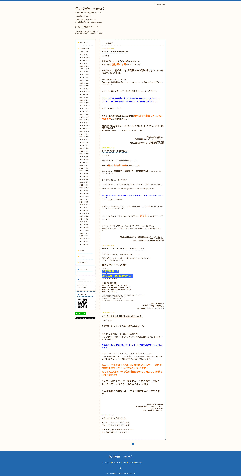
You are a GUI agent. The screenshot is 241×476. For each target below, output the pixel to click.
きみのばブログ (84, 48)
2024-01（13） (84, 140)
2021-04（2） (84, 219)
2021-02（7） (84, 225)
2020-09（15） (84, 239)
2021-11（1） (84, 199)
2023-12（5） (84, 142)
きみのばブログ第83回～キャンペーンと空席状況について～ (123, 248)
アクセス (82, 256)
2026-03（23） (84, 66)
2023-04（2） (84, 159)
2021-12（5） (84, 196)
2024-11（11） (84, 111)
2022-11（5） (84, 168)
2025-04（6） (84, 97)
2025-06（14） (84, 91)
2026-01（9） (84, 72)
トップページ (84, 42)
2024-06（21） (84, 125)
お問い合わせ (84, 262)
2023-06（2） (84, 157)
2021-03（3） (84, 222)
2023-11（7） (84, 145)
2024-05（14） (84, 128)
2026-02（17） (84, 69)
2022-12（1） (84, 165)
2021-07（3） (84, 210)
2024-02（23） (84, 137)
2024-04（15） (84, 131)
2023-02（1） (84, 162)
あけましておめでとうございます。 (114, 418)
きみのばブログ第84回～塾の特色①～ (115, 151)
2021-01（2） (84, 227)
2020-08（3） (84, 242)
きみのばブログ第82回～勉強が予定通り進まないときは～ (122, 316)
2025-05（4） (84, 94)
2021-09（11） (84, 205)
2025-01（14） (84, 106)
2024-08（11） (84, 120)
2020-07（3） (84, 244)
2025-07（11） (84, 89)
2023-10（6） (84, 148)
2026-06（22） (84, 58)
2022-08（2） (84, 176)
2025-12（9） (84, 74)
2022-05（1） (84, 185)
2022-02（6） (84, 191)
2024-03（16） (84, 134)
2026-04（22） (84, 63)
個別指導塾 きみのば (89, 9)
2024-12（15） (84, 108)
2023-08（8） (84, 154)
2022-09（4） (84, 174)
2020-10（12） (84, 236)
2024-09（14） (84, 117)
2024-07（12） (84, 123)
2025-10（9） (84, 80)
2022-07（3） (84, 179)
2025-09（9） (84, 83)
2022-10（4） (84, 171)
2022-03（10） (84, 188)
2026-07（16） (84, 55)
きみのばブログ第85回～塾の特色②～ (115, 52)
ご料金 (82, 251)
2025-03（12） (84, 100)
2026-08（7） (84, 52)
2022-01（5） (84, 193)
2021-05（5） (84, 216)
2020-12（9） (84, 230)
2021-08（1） (84, 208)
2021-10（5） (84, 202)
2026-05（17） (84, 60)
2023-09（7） (84, 151)
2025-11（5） (84, 77)
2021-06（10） (84, 213)
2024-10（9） (84, 114)
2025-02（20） (84, 103)
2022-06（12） (84, 182)
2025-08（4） (84, 86)
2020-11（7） (84, 233)
